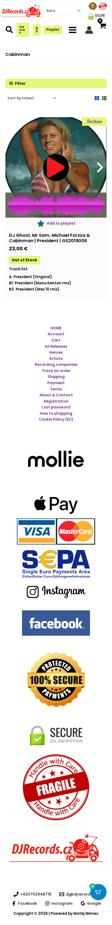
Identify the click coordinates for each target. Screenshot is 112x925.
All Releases (56, 346)
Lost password (56, 407)
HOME (56, 328)
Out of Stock (24, 260)
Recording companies (56, 364)
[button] (9, 30)
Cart (56, 340)
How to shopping (56, 413)
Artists (56, 358)
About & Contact (56, 395)
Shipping (56, 376)
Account (56, 334)
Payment (56, 383)
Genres (56, 352)
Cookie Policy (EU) (56, 419)
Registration (56, 401)
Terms (56, 389)
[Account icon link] (89, 30)
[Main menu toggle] (73, 30)
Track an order (56, 370)
